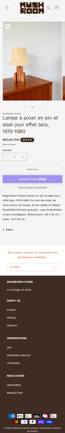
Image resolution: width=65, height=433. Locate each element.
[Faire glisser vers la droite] (40, 107)
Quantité (7, 150)
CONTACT (12, 325)
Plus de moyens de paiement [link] (32, 187)
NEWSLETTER (15, 393)
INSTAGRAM (14, 385)
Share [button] (9, 229)
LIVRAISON (13, 363)
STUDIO (11, 310)
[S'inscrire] (54, 267)
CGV (9, 347)
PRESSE (11, 318)
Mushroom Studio (20, 428)
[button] (7, 8)
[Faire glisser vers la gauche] (25, 107)
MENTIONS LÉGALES (19, 355)
